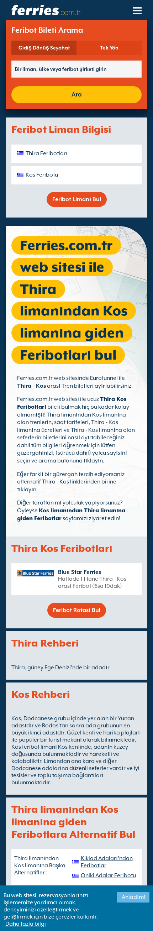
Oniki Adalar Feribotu (108, 875)
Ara (77, 94)
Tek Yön (109, 48)
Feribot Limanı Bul (76, 199)
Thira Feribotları (47, 153)
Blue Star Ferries (79, 572)
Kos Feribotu (42, 175)
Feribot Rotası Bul (76, 610)
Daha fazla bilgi (25, 924)
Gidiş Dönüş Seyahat (44, 48)
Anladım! (133, 897)
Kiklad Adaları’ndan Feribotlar (107, 862)
